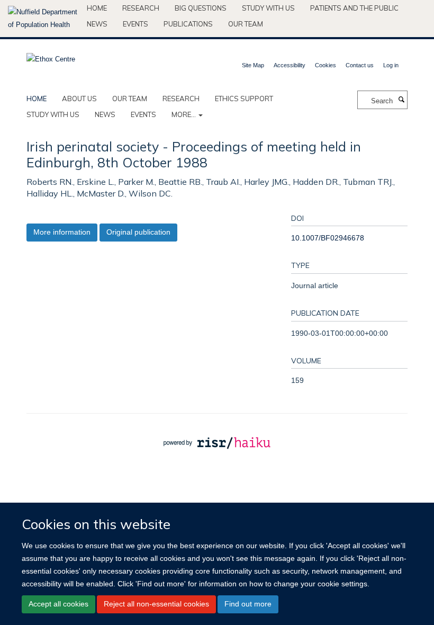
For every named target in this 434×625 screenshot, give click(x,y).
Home (97, 8)
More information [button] (62, 232)
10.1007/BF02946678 (327, 238)
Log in (391, 65)
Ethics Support (244, 98)
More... (184, 114)
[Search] (401, 100)
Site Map (253, 65)
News (97, 24)
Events (135, 24)
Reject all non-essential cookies (156, 604)
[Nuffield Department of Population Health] (43, 19)
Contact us (360, 65)
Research (140, 8)
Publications (188, 24)
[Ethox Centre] (50, 56)
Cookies (325, 65)
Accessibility (289, 65)
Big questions (201, 8)
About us (79, 98)
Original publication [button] (138, 232)
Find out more (248, 604)
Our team (245, 24)
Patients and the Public (354, 8)
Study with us (268, 8)
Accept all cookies (58, 604)
